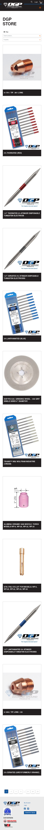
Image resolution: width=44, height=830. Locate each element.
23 (37, 791)
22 (33, 791)
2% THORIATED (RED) (13, 153)
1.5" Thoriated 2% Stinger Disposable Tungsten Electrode (22, 214)
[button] (31, 2)
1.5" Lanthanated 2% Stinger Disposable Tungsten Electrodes (20, 650)
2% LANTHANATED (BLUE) (15, 338)
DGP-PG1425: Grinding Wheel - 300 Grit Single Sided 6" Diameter (22, 400)
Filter (7, 32)
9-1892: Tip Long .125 (13, 712)
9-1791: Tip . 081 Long (13, 92)
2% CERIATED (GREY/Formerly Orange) (21, 772)
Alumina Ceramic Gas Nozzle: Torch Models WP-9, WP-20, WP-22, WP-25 (21, 525)
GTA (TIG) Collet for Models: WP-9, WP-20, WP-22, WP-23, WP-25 (20, 588)
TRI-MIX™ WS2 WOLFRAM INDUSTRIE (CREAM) (19, 462)
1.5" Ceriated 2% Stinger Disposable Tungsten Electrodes (21, 277)
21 (28, 791)
